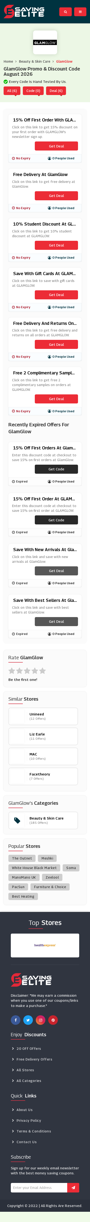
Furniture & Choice (50, 887)
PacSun (18, 887)
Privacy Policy (29, 1120)
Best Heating (23, 896)
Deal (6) (56, 91)
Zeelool (52, 877)
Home (8, 61)
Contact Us (26, 1142)
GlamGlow (64, 61)
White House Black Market (34, 868)
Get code (56, 469)
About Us (24, 1110)
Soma (71, 868)
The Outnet (22, 858)
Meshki (47, 858)
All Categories (29, 1081)
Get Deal (56, 146)
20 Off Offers (29, 1048)
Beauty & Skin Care (34, 61)
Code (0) (33, 91)
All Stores (25, 1070)
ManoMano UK (24, 877)
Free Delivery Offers (34, 1059)
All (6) (12, 91)
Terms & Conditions (34, 1131)
